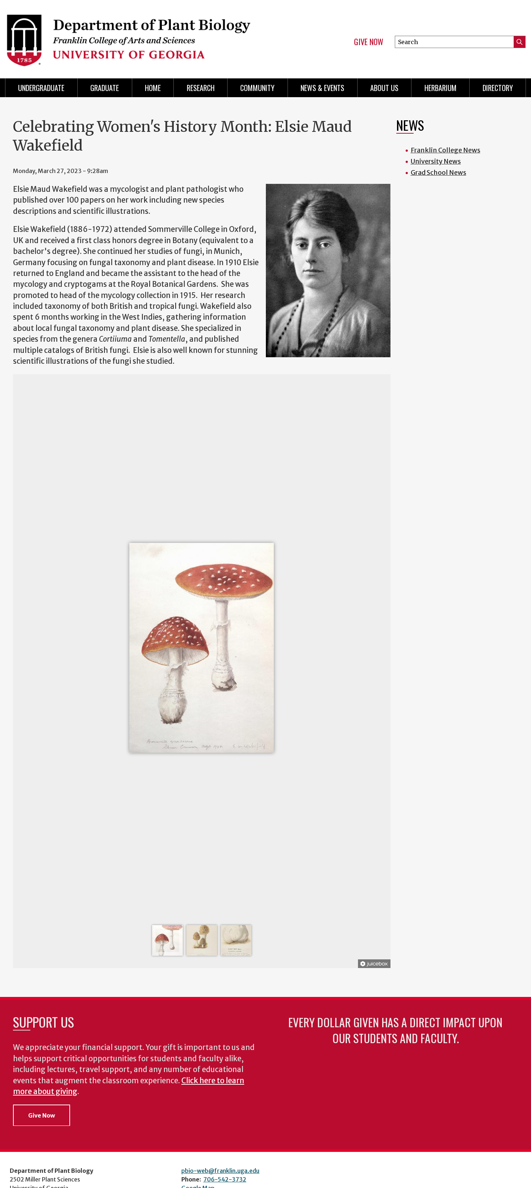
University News (436, 161)
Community (257, 87)
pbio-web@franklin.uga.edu (220, 1170)
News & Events (322, 87)
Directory (498, 87)
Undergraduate (41, 87)
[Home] (131, 36)
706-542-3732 (224, 1179)
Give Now (368, 42)
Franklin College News (445, 150)
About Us (384, 87)
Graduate (104, 87)
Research (201, 87)
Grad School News (438, 172)
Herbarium (440, 87)
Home (153, 87)
